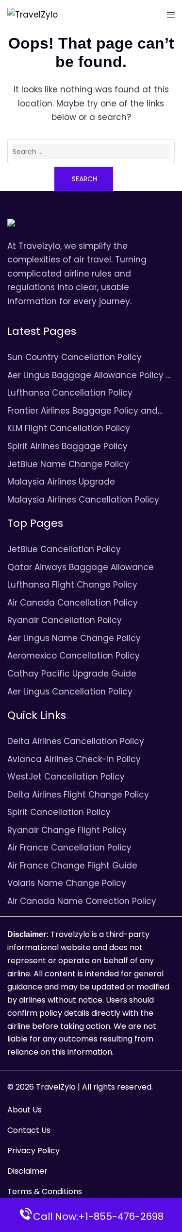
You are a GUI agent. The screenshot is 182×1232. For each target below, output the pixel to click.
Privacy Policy (33, 1150)
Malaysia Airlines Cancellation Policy (83, 499)
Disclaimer (27, 1171)
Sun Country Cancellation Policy (74, 357)
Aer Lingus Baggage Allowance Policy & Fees (89, 375)
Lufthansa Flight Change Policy (72, 584)
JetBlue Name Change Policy (68, 464)
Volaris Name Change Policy (66, 883)
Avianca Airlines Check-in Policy (74, 759)
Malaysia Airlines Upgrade (61, 481)
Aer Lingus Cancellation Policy (69, 691)
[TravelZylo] (32, 14)
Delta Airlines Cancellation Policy (75, 741)
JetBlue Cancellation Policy (64, 549)
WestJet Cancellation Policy (66, 776)
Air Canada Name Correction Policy (81, 901)
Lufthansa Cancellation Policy (69, 393)
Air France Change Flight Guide (72, 865)
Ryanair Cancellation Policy (64, 620)
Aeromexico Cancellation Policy (73, 655)
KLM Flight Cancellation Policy (68, 428)
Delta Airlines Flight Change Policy (78, 794)
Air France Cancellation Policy (69, 847)
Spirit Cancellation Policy (59, 812)
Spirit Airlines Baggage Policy (67, 446)
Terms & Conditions (44, 1191)
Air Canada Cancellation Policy (72, 602)
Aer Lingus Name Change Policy (74, 638)
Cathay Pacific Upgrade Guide (71, 673)
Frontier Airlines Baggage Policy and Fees (82, 411)
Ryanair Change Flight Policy (67, 830)
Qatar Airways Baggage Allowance (80, 567)
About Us (24, 1109)
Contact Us (28, 1130)
